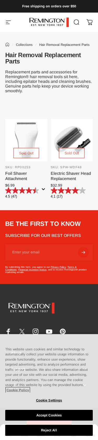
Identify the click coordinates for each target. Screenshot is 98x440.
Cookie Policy (18, 390)
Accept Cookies (49, 415)
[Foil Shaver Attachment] (26, 140)
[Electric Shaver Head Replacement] (72, 140)
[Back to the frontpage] (7, 44)
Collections (24, 45)
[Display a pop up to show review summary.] (44, 191)
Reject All (49, 430)
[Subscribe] (83, 252)
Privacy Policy (58, 267)
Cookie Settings (49, 400)
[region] (49, 387)
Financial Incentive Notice (32, 269)
